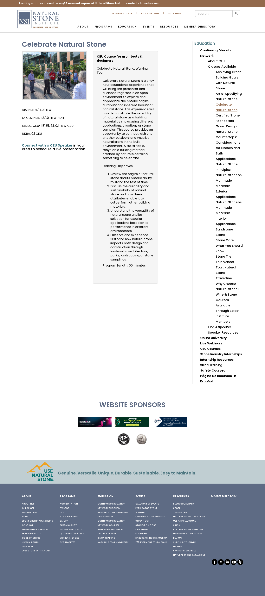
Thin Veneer (225, 262)
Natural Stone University (113, 512)
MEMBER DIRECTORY (223, 496)
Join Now (175, 13)
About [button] (83, 27)
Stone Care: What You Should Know (229, 246)
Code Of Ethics (31, 538)
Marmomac (142, 534)
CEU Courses (210, 349)
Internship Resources (217, 359)
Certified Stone (228, 115)
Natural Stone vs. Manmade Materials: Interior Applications (229, 213)
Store (176, 508)
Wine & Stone (226, 294)
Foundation (150, 13)
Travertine (224, 278)
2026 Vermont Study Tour (151, 542)
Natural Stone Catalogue (189, 516)
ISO (62, 512)
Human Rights (30, 542)
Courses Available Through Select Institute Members (228, 311)
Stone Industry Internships (221, 354)
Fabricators (225, 121)
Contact (27, 525)
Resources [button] (169, 27)
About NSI (28, 504)
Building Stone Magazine (188, 529)
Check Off (28, 508)
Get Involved (67, 542)
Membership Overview (35, 529)
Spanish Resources (184, 551)
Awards (64, 508)
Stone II (221, 235)
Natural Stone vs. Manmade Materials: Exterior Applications (229, 186)
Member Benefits (31, 534)
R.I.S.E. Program (69, 516)
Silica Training (211, 365)
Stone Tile (223, 256)
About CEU (216, 61)
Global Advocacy (71, 529)
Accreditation (69, 504)
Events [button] (148, 27)
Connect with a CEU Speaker (47, 146)
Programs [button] (103, 27)
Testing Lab (180, 512)
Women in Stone (69, 538)
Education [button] (127, 27)
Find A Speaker (219, 327)
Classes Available (222, 66)
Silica (176, 525)
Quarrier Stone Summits (150, 516)
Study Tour (142, 521)
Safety (64, 521)
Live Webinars (211, 343)
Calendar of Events (147, 504)
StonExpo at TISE (145, 525)
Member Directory (200, 27)
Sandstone (224, 229)
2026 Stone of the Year (36, 551)
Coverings (141, 529)
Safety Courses (212, 370)
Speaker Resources (223, 332)
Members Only (122, 13)
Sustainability (68, 525)
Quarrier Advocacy (72, 534)
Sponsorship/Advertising (37, 521)
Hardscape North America (151, 538)
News (25, 516)
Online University (213, 338)
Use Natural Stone (184, 521)
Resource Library (183, 504)
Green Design (226, 126)
